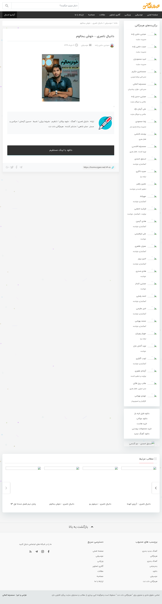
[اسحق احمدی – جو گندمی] (142, 443)
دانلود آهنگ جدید (141, 433)
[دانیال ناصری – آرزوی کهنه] (138, 484)
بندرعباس (153, 566)
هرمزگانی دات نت (150, 581)
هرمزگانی (153, 556)
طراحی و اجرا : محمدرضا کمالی (14, 595)
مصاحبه (91, 14)
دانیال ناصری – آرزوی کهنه (139, 504)
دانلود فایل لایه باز (141, 413)
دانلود (155, 571)
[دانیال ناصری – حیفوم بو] (100, 484)
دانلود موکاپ (141, 418)
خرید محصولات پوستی (142, 428)
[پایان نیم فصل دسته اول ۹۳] (23, 484)
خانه (116, 23)
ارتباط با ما (79, 14)
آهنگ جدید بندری (149, 551)
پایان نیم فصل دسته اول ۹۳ (23, 504)
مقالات (102, 14)
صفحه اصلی (152, 14)
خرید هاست (142, 423)
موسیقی (139, 14)
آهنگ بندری (152, 561)
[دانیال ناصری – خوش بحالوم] (61, 484)
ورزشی (128, 14)
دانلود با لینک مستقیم (61, 150)
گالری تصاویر (114, 14)
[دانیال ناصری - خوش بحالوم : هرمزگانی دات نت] (151, 5)
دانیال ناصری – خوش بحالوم (61, 504)
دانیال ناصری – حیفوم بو (100, 504)
